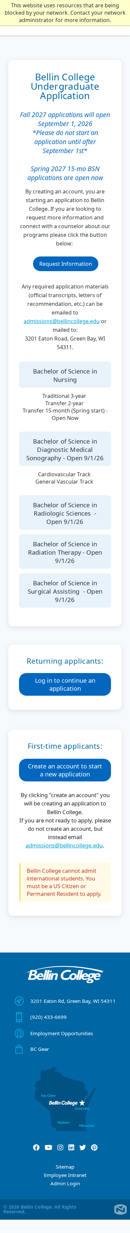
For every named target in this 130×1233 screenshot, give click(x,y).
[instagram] (60, 1147)
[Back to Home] (65, 974)
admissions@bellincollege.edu (62, 321)
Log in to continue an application (65, 684)
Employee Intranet (65, 1175)
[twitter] (82, 1147)
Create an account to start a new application (65, 770)
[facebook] (36, 1147)
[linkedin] (71, 1147)
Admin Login (65, 1183)
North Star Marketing (120, 1209)
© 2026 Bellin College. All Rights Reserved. (39, 1209)
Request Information (65, 263)
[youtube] (48, 1147)
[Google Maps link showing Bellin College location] (65, 1099)
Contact (20, 1225)
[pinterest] (94, 1147)
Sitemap (65, 1166)
